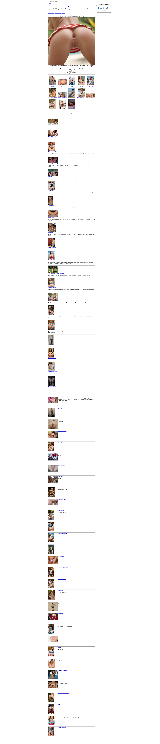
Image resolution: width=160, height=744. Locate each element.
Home (50, 3)
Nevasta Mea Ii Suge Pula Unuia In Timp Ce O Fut (56, 13)
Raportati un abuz (72, 113)
